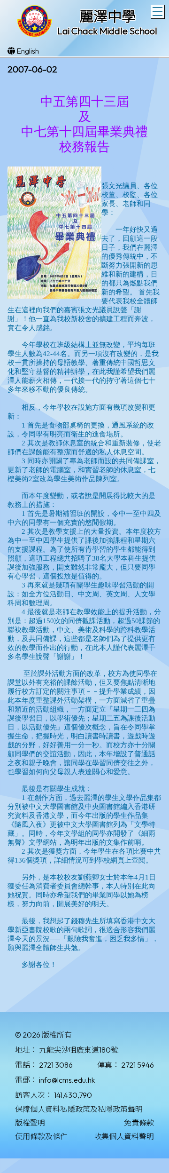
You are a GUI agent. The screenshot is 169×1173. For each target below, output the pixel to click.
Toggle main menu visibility (157, 11)
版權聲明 (30, 1122)
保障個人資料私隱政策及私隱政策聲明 (79, 1109)
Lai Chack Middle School (107, 31)
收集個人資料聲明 (124, 1136)
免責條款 (139, 1122)
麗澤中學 (107, 16)
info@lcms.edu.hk (67, 1080)
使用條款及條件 (41, 1136)
